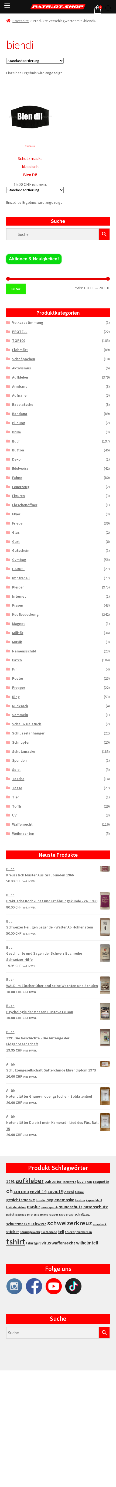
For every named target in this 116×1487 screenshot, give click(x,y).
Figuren (18, 495)
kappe (90, 1200)
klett (98, 1200)
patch (10, 1214)
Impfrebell (21, 578)
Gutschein (20, 550)
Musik (17, 641)
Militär (17, 632)
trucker (70, 1232)
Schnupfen (21, 742)
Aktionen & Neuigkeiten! (34, 259)
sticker (12, 1231)
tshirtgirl (33, 1243)
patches (42, 1214)
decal (69, 1191)
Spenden (19, 760)
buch (81, 1181)
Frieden (18, 523)
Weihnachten (23, 833)
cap (89, 1182)
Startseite (20, 20)
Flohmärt (20, 349)
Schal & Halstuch (26, 724)
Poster (17, 678)
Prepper (18, 687)
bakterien (54, 1181)
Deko (16, 459)
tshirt (15, 1242)
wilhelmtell (87, 1243)
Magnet (18, 623)
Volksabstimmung (27, 322)
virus (46, 1243)
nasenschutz (95, 1206)
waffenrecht (63, 1243)
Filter (15, 289)
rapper (53, 1214)
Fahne (17, 477)
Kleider (18, 587)
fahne (79, 1192)
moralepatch (49, 1207)
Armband (20, 386)
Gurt (16, 541)
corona (21, 1191)
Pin (15, 669)
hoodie (41, 1200)
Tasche (18, 778)
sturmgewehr (30, 1232)
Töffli (16, 806)
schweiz (38, 1224)
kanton (80, 1200)
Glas (16, 532)
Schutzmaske (23, 751)
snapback (100, 1224)
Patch (17, 660)
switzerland (49, 1232)
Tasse (17, 787)
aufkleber (30, 1181)
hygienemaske (60, 1199)
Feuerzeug (20, 486)
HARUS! (18, 568)
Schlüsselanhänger (28, 733)
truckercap (84, 1232)
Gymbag (19, 559)
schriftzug (82, 1214)
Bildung (18, 422)
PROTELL (19, 331)
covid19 (55, 1192)
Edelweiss (20, 468)
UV (14, 815)
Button (18, 450)
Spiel (16, 769)
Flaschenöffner (24, 504)
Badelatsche (22, 404)
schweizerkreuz (69, 1223)
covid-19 (38, 1192)
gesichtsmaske (20, 1199)
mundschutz (71, 1206)
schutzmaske (18, 1223)
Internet (19, 596)
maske (33, 1207)
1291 (10, 1181)
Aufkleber (20, 377)
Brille (16, 432)
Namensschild (24, 651)
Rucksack (20, 705)
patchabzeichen (26, 1214)
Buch (16, 441)
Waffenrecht (22, 824)
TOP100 (18, 340)
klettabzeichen (16, 1207)
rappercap (66, 1214)
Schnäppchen (23, 358)
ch (9, 1191)
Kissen (17, 605)
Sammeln (20, 714)
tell (61, 1231)
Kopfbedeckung (25, 614)
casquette (101, 1181)
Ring (16, 696)
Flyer (16, 514)
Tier (15, 797)
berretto (69, 1182)
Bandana (19, 413)
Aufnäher (20, 395)
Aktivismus (21, 368)
